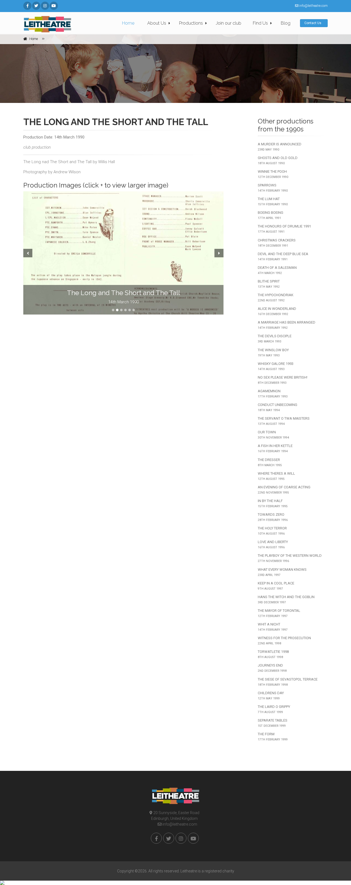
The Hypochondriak (275, 297)
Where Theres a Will (276, 476)
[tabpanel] (123, 253)
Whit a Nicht (273, 627)
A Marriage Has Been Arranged (286, 325)
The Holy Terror (272, 530)
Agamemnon (273, 393)
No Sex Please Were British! (282, 380)
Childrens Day (271, 695)
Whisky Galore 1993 (275, 366)
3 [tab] (121, 310)
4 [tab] (125, 310)
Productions (191, 23)
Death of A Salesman (277, 270)
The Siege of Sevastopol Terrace (288, 682)
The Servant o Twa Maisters (284, 421)
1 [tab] (113, 310)
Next (219, 253)
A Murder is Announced (279, 146)
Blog (285, 23)
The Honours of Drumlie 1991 (284, 228)
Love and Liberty (273, 544)
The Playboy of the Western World (290, 558)
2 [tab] (117, 310)
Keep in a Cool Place (276, 585)
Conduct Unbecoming (277, 407)
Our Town (273, 434)
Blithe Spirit (269, 284)
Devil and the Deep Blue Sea (283, 256)
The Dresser (270, 462)
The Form (273, 736)
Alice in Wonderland (277, 311)
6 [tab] (133, 310)
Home (128, 23)
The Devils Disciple (274, 338)
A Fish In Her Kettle (275, 448)
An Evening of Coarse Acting (284, 489)
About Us (156, 23)
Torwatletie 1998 (273, 654)
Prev (27, 253)
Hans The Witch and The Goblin (286, 599)
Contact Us (313, 23)
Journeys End (272, 668)
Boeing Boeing (270, 215)
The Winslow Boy (273, 352)
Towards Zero (273, 517)
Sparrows (273, 187)
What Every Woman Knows (282, 572)
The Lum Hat (273, 201)
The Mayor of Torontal (279, 613)
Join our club (228, 23)
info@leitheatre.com (179, 824)
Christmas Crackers (277, 242)
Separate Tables (272, 723)
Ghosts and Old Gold (278, 160)
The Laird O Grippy (274, 709)
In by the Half (273, 503)
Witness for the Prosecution (284, 640)
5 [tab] (129, 310)
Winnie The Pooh (273, 174)
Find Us (260, 23)
